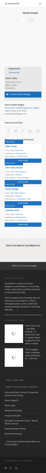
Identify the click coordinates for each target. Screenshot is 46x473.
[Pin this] (37, 131)
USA (12, 150)
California (19, 214)
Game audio (23, 156)
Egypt (36, 108)
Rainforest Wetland (13, 410)
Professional (14, 72)
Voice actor (10, 108)
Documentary (23, 177)
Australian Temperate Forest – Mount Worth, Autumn (21, 422)
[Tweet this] (15, 131)
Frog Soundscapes (13, 415)
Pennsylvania (20, 172)
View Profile (23, 160)
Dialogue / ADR (24, 199)
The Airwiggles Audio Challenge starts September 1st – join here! (33, 354)
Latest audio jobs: (15, 380)
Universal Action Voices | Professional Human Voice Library (21, 394)
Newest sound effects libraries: (22, 387)
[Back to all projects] (32, 20)
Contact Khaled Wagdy (20, 94)
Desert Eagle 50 (12, 400)
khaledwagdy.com (24, 108)
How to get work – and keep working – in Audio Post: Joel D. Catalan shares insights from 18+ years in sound (32, 334)
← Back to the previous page (23, 266)
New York (19, 150)
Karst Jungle (10, 405)
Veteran (18, 174)
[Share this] (8, 131)
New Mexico (20, 193)
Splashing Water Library (15, 429)
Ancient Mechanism (13, 434)
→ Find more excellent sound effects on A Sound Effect (22, 443)
